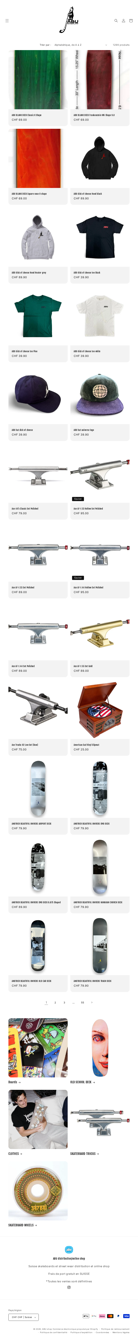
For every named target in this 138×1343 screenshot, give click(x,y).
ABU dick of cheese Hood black (88, 193)
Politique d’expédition (81, 1332)
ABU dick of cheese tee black (87, 272)
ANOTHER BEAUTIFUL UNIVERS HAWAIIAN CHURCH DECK (98, 902)
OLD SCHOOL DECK (81, 1082)
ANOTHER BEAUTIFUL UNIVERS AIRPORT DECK (31, 823)
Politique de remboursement (115, 1329)
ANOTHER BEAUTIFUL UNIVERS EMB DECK (91, 823)
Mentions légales (121, 1332)
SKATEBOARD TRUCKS (82, 1154)
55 (82, 1002)
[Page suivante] (91, 1002)
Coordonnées (102, 1332)
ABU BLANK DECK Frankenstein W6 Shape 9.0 (94, 115)
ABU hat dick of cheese (22, 430)
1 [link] (46, 1002)
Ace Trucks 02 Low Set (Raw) (25, 745)
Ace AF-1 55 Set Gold (83, 666)
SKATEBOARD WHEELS (20, 1225)
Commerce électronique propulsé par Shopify (75, 1329)
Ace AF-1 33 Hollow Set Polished (88, 508)
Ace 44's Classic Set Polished (25, 508)
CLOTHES (13, 1154)
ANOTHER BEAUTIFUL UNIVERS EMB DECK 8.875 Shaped (36, 902)
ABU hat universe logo (84, 430)
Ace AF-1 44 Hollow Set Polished (88, 587)
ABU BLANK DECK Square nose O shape (29, 193)
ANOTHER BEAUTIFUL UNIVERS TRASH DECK (92, 981)
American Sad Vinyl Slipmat (86, 745)
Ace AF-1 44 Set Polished (23, 666)
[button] (7, 20)
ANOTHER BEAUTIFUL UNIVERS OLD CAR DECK (31, 981)
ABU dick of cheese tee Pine (24, 351)
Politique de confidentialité (53, 1332)
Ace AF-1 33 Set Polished (23, 587)
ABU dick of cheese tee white (87, 351)
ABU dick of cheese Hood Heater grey (29, 272)
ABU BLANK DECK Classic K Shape (27, 115)
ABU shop (47, 1329)
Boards (12, 1082)
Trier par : (45, 44)
